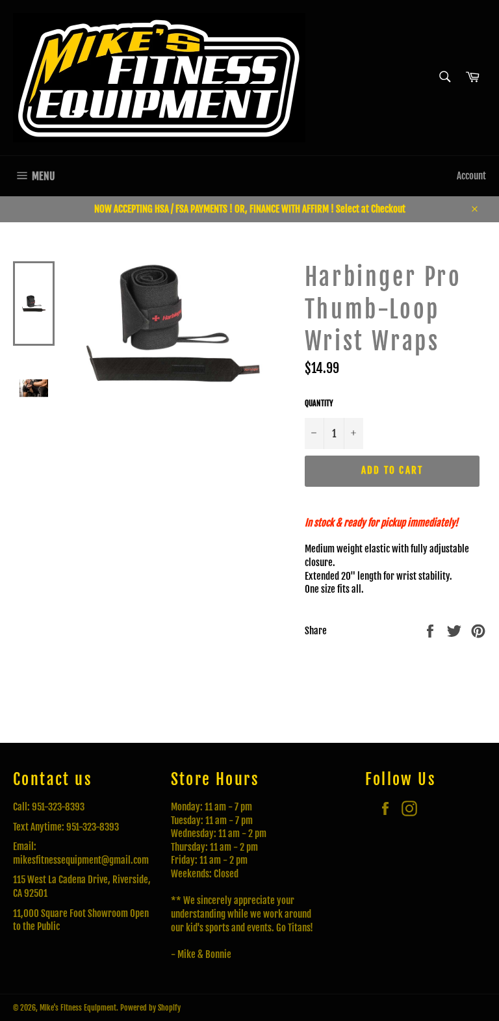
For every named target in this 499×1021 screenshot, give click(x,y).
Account (471, 176)
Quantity (319, 403)
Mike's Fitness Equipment (78, 1008)
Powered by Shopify (150, 1008)
